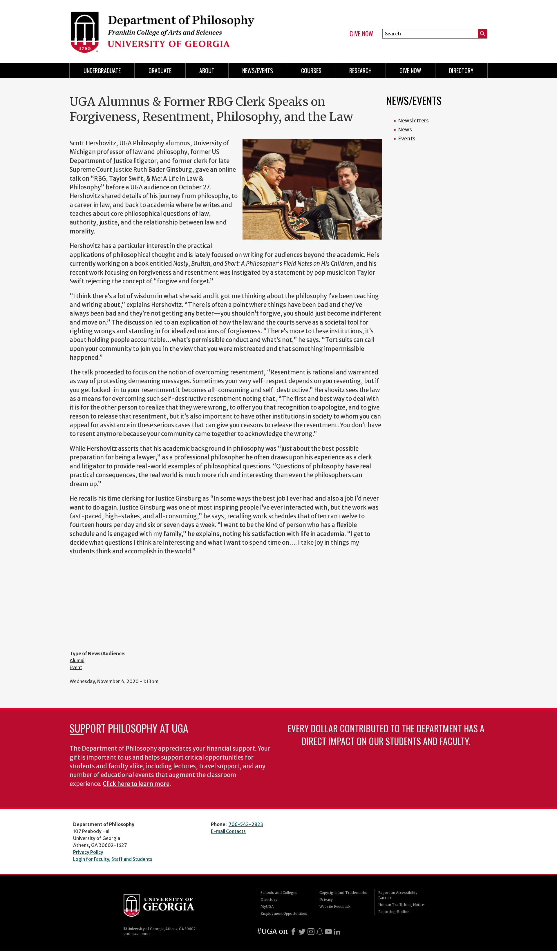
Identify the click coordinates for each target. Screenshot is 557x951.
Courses (311, 70)
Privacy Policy (88, 852)
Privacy (326, 899)
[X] (302, 931)
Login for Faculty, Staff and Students (112, 859)
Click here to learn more (136, 784)
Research (360, 70)
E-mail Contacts (228, 831)
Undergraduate (102, 70)
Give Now (361, 33)
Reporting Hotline (393, 912)
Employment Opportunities (284, 913)
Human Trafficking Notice (401, 905)
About (206, 70)
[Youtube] (328, 931)
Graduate (160, 70)
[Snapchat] (319, 931)
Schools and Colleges (279, 892)
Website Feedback (334, 906)
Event (76, 667)
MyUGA (267, 906)
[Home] (171, 29)
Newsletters (413, 120)
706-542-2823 (246, 824)
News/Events (257, 70)
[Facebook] (293, 931)
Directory (461, 70)
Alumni (77, 660)
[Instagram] (311, 931)
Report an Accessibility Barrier (397, 895)
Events (406, 138)
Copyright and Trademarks (343, 892)
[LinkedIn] (337, 931)
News (405, 129)
